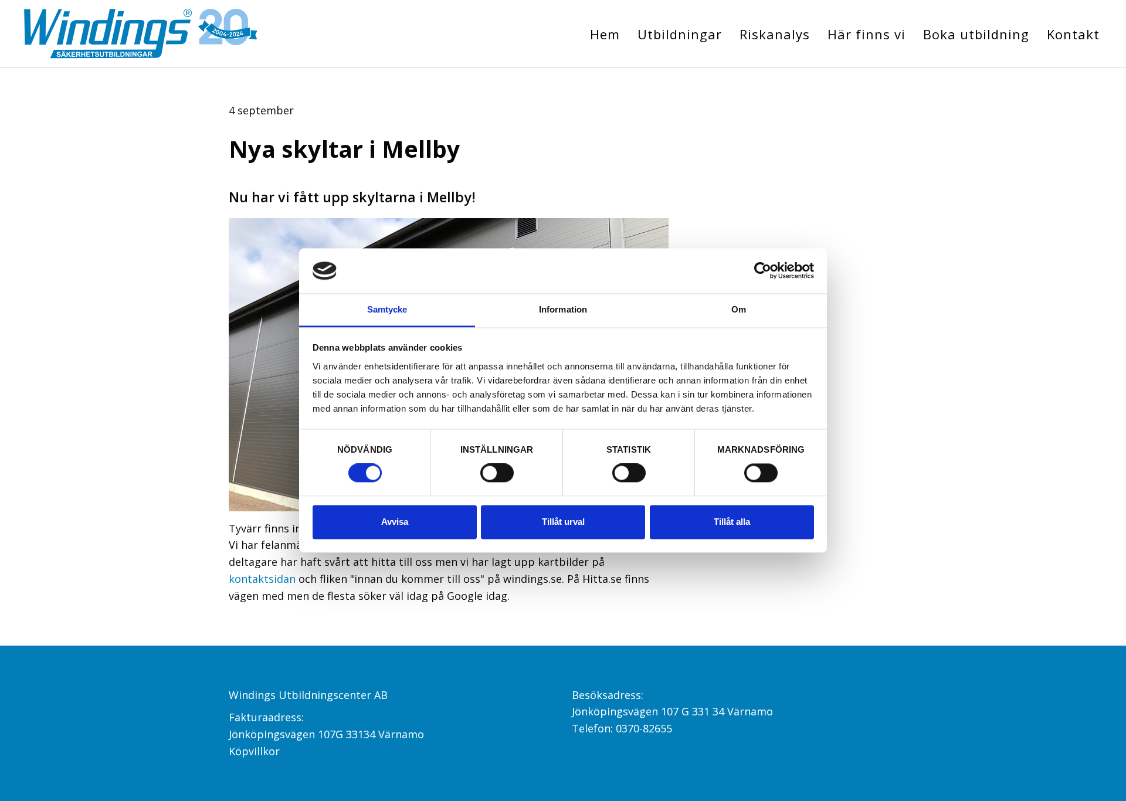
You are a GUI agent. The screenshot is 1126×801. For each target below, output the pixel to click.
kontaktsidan (262, 579)
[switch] (497, 473)
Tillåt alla (732, 522)
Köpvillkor (254, 751)
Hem (605, 34)
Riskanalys (775, 34)
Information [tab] (563, 309)
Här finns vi (866, 34)
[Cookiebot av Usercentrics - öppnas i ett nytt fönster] (762, 271)
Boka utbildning (976, 34)
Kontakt (1073, 34)
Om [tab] (738, 309)
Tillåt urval (563, 522)
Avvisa (394, 522)
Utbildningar (679, 34)
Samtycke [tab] (387, 309)
